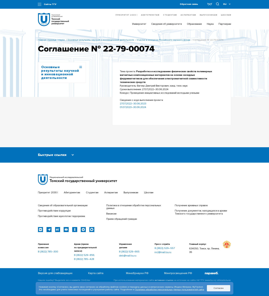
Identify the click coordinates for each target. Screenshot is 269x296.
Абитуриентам (150, 15)
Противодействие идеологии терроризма (61, 216)
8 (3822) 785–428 (84, 259)
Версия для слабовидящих (55, 273)
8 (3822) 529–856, (84, 255)
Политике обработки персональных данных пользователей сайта (169, 289)
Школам (226, 15)
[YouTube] (66, 229)
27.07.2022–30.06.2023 (133, 103)
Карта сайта (95, 273)
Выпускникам (208, 15)
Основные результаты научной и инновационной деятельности (101, 40)
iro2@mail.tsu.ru (163, 252)
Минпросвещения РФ (178, 273)
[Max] (91, 229)
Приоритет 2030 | (126, 15)
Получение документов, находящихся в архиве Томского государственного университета (201, 212)
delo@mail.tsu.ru (127, 255)
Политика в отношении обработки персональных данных (133, 207)
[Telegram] (49, 229)
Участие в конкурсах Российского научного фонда (163, 40)
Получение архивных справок (191, 205)
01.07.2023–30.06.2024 (133, 107)
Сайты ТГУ (50, 4)
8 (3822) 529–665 (129, 251)
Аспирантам (188, 15)
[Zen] (83, 229)
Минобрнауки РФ (137, 273)
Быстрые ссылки (52, 155)
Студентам (170, 15)
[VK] (40, 229)
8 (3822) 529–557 (165, 248)
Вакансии (111, 213)
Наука (61, 40)
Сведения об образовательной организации (62, 205)
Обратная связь (189, 4)
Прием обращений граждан (121, 219)
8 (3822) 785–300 (48, 251)
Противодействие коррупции (54, 210)
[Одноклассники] (74, 229)
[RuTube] (57, 229)
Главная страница (47, 40)
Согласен (219, 288)
